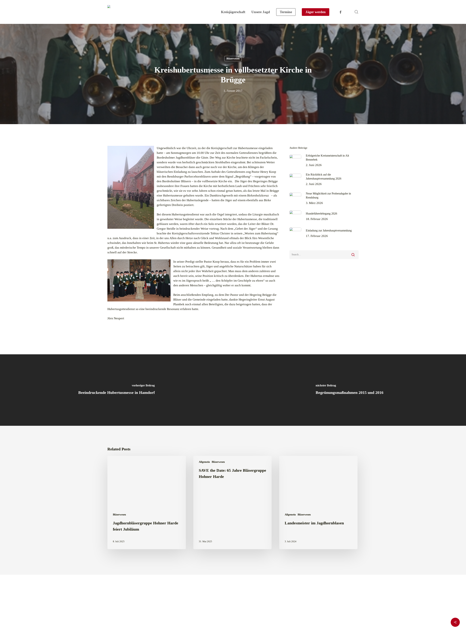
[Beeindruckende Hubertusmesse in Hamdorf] (116, 390)
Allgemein (204, 462)
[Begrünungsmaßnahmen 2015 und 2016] (349, 390)
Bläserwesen (233, 58)
